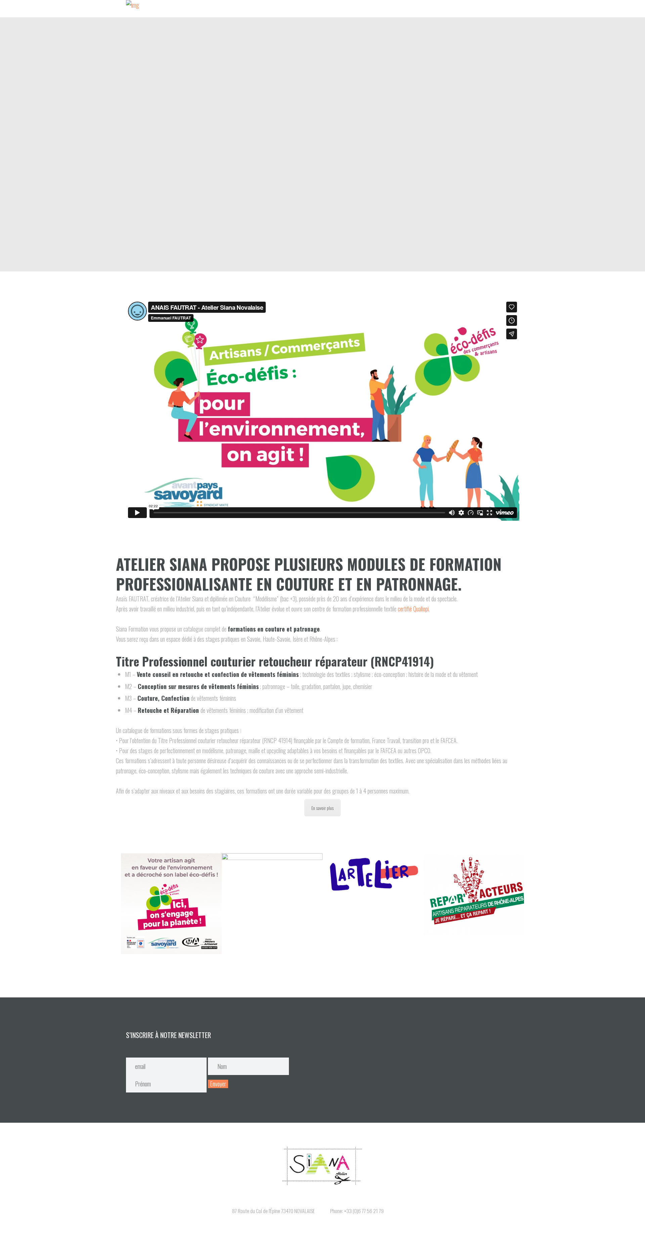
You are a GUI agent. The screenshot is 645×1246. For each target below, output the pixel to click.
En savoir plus (322, 807)
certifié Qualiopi (413, 608)
